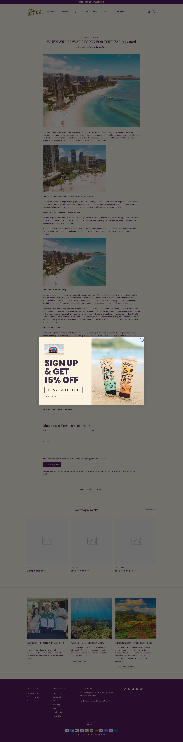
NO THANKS (52, 396)
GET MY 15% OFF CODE (63, 390)
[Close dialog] (142, 340)
